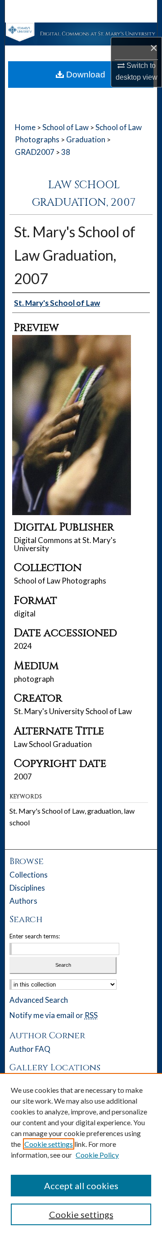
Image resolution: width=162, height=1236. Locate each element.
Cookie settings (48, 1144)
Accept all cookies (81, 1185)
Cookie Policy (97, 1154)
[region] (81, 1154)
